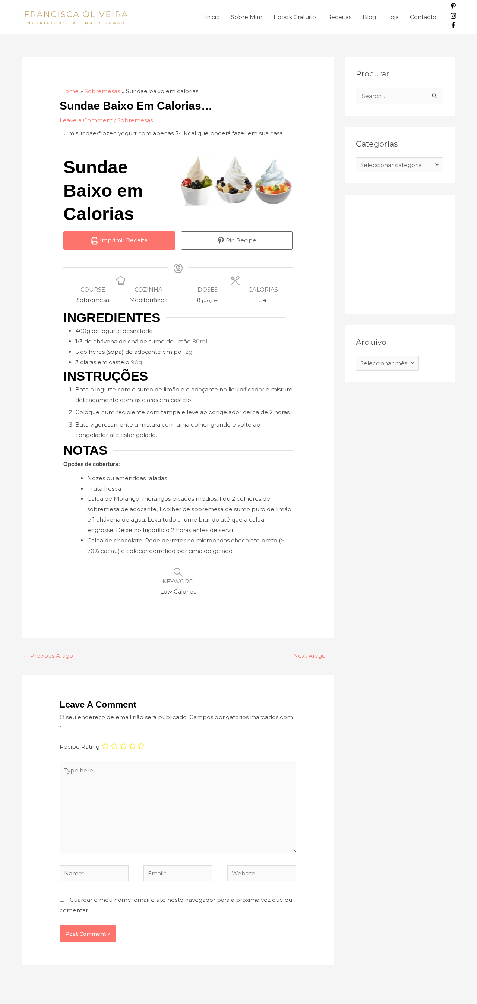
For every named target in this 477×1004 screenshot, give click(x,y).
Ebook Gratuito (295, 17)
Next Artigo (313, 655)
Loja (393, 17)
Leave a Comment (86, 120)
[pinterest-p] (453, 7)
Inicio (212, 17)
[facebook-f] (453, 26)
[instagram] (453, 17)
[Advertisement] (412, 252)
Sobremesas (135, 120)
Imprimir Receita (123, 240)
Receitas (339, 17)
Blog (369, 17)
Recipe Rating (79, 746)
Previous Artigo (48, 655)
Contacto (423, 17)
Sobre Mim (246, 17)
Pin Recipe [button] (240, 240)
